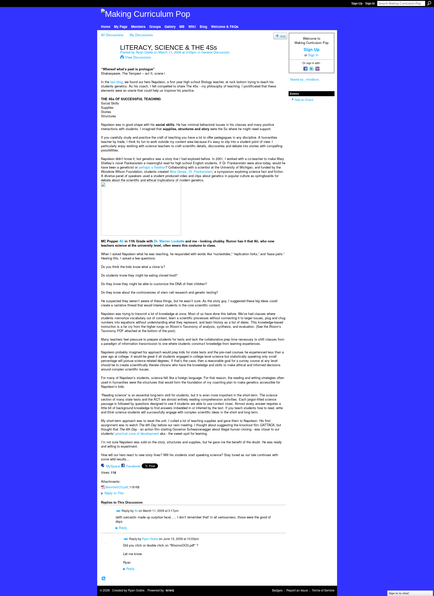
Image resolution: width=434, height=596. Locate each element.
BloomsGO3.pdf (117, 487)
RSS (103, 578)
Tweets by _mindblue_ (305, 79)
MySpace (113, 466)
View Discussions (138, 57)
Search (429, 3)
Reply (121, 527)
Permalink (118, 511)
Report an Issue (297, 590)
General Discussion (215, 52)
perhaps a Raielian (152, 167)
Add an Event (304, 99)
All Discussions (112, 34)
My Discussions (141, 34)
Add (283, 36)
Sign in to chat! (399, 593)
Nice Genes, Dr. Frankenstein (191, 171)
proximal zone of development (137, 433)
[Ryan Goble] (109, 58)
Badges (277, 590)
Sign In (370, 3)
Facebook (133, 466)
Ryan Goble (144, 52)
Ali (121, 241)
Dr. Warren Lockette (169, 241)
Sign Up (356, 3)
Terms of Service (323, 590)
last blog (116, 81)
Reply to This (112, 493)
